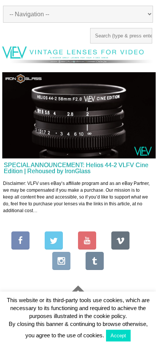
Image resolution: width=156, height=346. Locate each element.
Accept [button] (118, 335)
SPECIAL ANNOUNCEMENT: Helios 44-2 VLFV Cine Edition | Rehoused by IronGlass (76, 168)
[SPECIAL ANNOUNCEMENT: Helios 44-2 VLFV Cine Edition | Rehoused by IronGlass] (79, 115)
